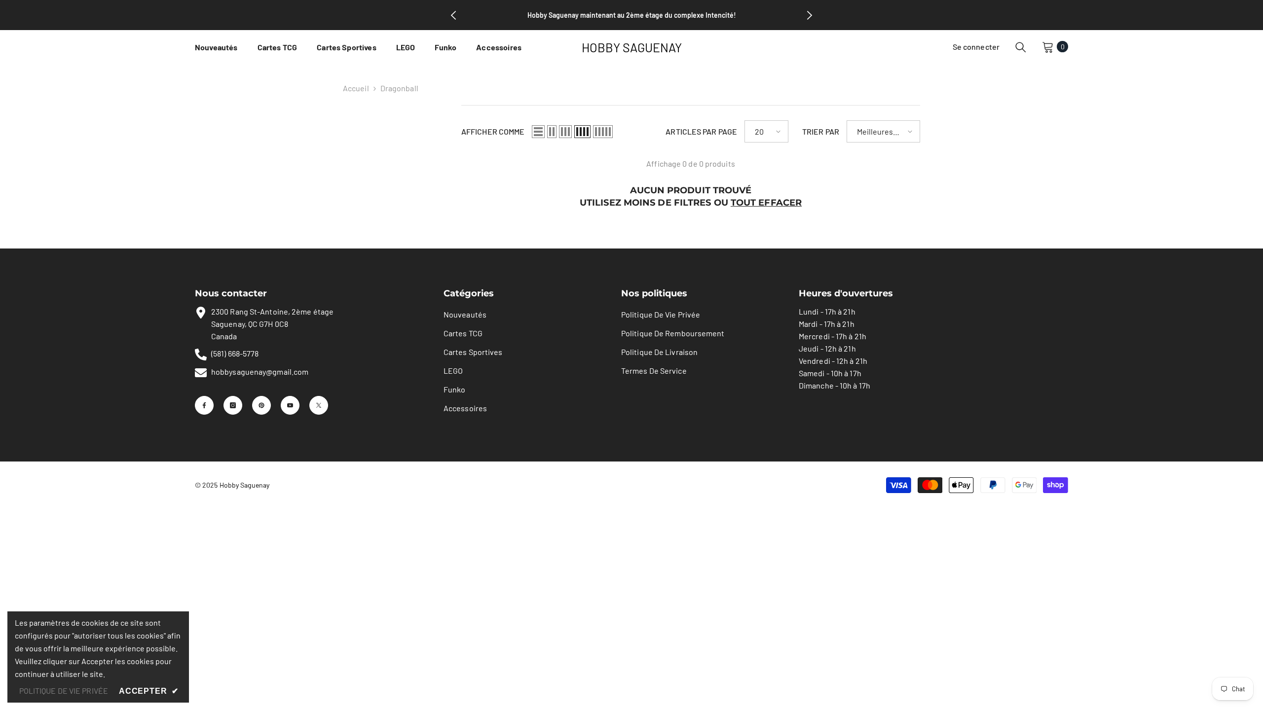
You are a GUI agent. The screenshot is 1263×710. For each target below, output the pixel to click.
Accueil (356, 88)
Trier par (820, 131)
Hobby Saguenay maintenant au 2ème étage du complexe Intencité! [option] (631, 15)
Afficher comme (492, 131)
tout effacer (766, 202)
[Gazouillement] (318, 405)
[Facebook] (204, 405)
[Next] (809, 15)
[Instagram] (232, 405)
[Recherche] (1020, 47)
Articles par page (701, 131)
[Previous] (453, 15)
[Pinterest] (261, 405)
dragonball (399, 88)
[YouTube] (290, 405)
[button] (538, 131)
